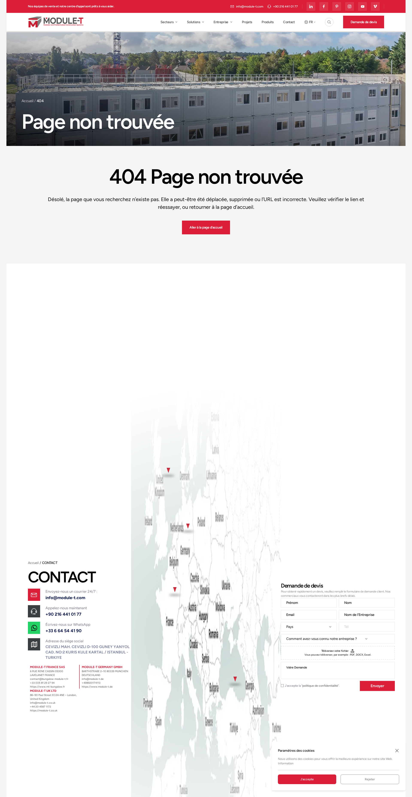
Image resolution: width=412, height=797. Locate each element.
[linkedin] (311, 6)
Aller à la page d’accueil (205, 227)
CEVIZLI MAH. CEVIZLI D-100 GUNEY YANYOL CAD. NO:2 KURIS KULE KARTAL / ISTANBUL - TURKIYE (87, 652)
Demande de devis (364, 22)
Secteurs (167, 22)
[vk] (375, 6)
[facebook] (324, 6)
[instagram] (349, 6)
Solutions (193, 22)
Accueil (27, 100)
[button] (329, 22)
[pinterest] (336, 6)
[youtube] (362, 6)
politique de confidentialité (320, 686)
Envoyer (377, 685)
